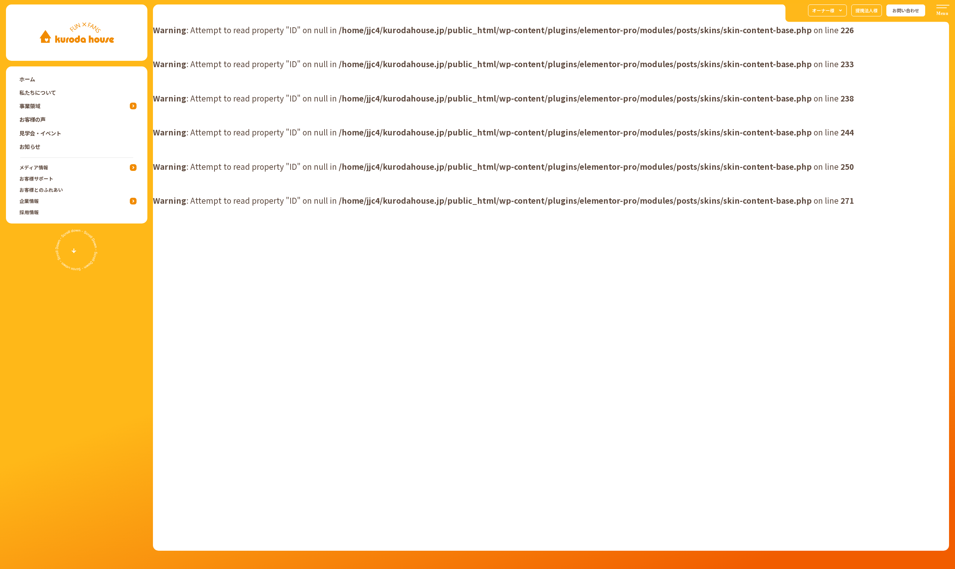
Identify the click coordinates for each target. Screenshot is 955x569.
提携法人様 (866, 10)
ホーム (27, 79)
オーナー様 (823, 10)
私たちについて (37, 92)
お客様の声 (32, 119)
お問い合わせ (905, 10)
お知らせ (29, 146)
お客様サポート (36, 178)
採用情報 (29, 212)
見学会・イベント (40, 133)
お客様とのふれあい (41, 189)
